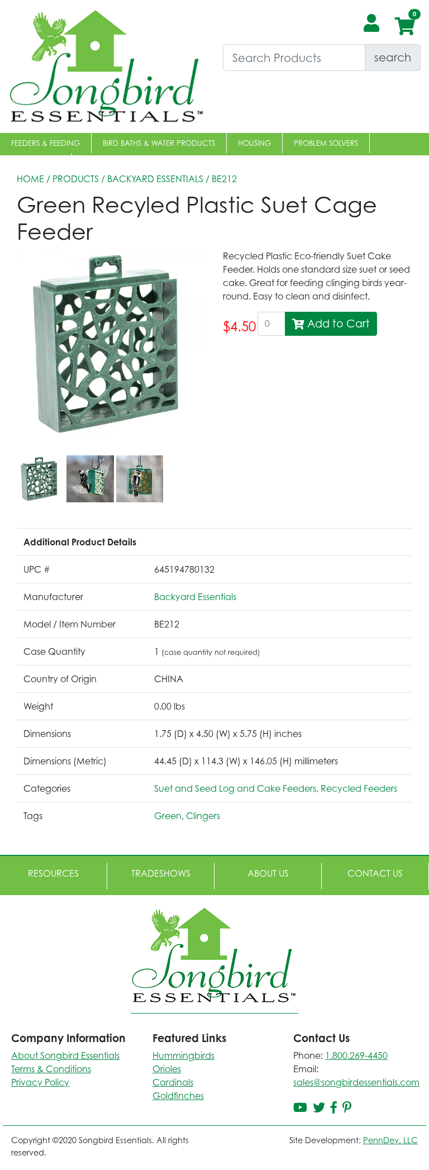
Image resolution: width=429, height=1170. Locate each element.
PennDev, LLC (390, 1140)
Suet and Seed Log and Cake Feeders (235, 788)
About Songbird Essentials (65, 1055)
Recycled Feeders (359, 788)
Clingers (203, 815)
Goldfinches (178, 1095)
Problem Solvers (326, 143)
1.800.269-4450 (356, 1055)
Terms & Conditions (51, 1068)
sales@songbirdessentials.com (356, 1082)
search (392, 57)
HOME (30, 178)
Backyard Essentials (155, 178)
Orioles (166, 1068)
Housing (254, 143)
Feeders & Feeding (45, 143)
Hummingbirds (183, 1055)
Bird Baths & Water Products (159, 143)
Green (168, 815)
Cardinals (172, 1082)
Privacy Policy (40, 1082)
